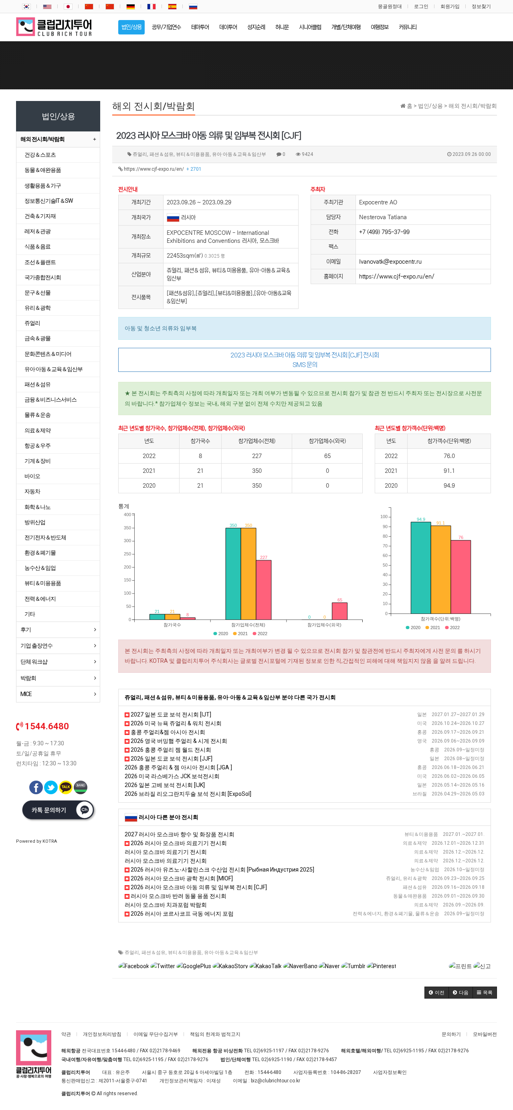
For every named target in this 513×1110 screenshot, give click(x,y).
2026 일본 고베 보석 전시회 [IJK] (165, 785)
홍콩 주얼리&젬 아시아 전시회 (167, 732)
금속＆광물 (37, 338)
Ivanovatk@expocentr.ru (390, 261)
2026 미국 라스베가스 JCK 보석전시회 (172, 776)
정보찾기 (481, 6)
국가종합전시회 (42, 277)
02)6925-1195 (408, 1050)
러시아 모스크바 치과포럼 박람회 (166, 905)
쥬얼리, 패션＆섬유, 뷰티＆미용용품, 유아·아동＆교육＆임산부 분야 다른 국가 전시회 (230, 697)
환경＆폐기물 (40, 552)
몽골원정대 (390, 6)
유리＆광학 (37, 308)
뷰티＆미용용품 (185, 952)
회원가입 (450, 6)
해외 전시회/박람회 (42, 139)
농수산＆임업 (40, 568)
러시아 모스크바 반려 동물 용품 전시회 (177, 896)
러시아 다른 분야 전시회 (168, 817)
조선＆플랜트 (40, 262)
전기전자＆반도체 (45, 537)
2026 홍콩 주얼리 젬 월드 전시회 (170, 750)
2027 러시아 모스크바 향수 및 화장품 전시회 (179, 834)
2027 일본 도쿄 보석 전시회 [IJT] (170, 714)
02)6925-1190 (276, 1059)
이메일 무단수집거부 (155, 1034)
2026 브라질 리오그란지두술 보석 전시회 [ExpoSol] (188, 794)
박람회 (28, 678)
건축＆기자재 (40, 216)
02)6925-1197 (268, 1050)
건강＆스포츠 (40, 154)
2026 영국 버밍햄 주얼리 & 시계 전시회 (178, 741)
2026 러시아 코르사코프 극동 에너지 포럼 (181, 913)
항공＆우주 (37, 445)
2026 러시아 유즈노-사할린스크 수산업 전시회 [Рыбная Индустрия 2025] (221, 869)
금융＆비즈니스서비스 (50, 399)
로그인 (421, 6)
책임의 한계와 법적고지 (215, 1034)
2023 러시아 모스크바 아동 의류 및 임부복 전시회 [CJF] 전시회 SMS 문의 (304, 359)
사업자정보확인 (390, 1072)
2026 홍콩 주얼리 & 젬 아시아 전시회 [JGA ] (178, 767)
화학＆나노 (37, 507)
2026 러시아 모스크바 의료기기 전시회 (178, 843)
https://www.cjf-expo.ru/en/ (162, 169)
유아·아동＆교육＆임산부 (231, 952)
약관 (66, 1034)
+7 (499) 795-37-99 (384, 232)
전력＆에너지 (40, 598)
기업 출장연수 (36, 645)
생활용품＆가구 (42, 185)
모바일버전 (485, 1034)
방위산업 (34, 522)
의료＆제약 (37, 430)
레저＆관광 (37, 231)
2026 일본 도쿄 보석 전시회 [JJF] (170, 758)
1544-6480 (123, 1050)
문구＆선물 (37, 292)
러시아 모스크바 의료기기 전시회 (166, 852)
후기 (25, 629)
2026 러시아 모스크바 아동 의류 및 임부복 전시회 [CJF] (198, 887)
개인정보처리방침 (102, 1034)
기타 (29, 614)
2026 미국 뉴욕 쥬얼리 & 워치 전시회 (175, 723)
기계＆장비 (37, 461)
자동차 (32, 491)
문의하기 (451, 1034)
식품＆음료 (37, 246)
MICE (26, 694)
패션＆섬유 (153, 952)
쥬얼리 (132, 952)
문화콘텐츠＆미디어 (47, 354)
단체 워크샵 (33, 661)
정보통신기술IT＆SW (48, 201)
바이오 (32, 476)
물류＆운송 (37, 415)
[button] (436, 993)
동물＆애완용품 (42, 170)
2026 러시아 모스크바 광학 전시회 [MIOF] (181, 878)
